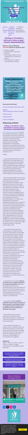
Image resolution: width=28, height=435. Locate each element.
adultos (16, 111)
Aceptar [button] (22, 429)
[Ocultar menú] (1, 1)
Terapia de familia (7, 116)
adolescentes (10, 111)
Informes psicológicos (8, 119)
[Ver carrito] (26, 1)
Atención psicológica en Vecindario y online (13, 107)
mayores (21, 111)
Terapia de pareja (7, 114)
